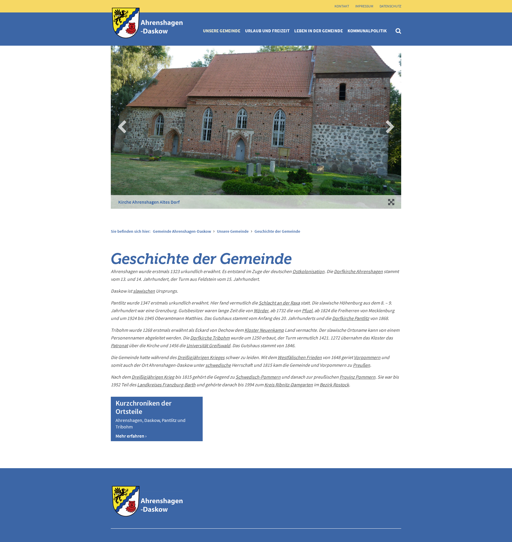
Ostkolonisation (308, 271)
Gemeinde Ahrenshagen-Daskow (182, 231)
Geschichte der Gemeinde (277, 231)
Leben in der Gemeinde (318, 31)
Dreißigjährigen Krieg (153, 377)
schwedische (218, 365)
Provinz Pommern (357, 377)
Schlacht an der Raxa (279, 303)
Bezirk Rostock (334, 385)
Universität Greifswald (208, 345)
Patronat (119, 345)
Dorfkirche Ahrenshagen (358, 271)
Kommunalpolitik (367, 31)
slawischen (144, 291)
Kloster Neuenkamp (264, 330)
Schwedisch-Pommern (258, 377)
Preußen (361, 365)
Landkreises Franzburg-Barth (166, 385)
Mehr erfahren (130, 436)
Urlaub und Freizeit (267, 31)
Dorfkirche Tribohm (210, 338)
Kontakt (342, 6)
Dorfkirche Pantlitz (350, 318)
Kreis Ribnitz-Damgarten (288, 385)
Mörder (261, 310)
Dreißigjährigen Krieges (201, 357)
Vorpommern (367, 357)
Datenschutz (390, 6)
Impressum (364, 6)
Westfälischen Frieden (300, 357)
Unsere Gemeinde (221, 31)
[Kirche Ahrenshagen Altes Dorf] (391, 201)
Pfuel (307, 310)
